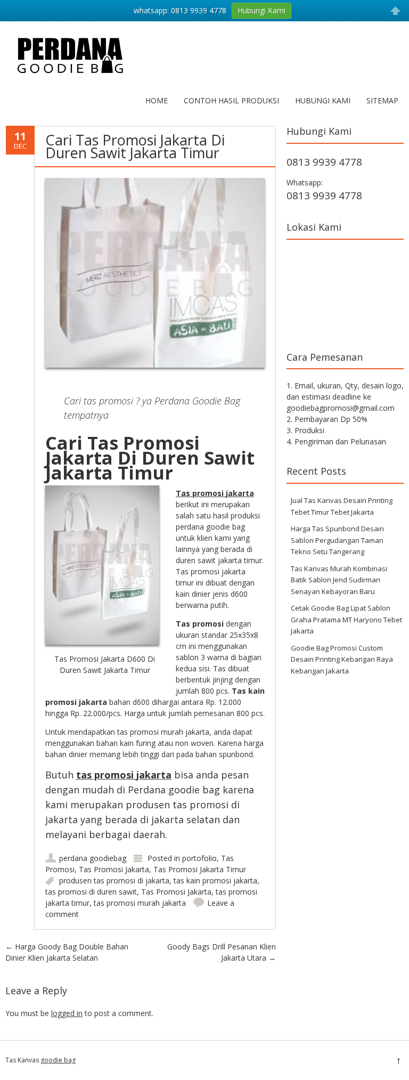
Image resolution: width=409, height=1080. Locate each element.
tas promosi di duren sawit (91, 892)
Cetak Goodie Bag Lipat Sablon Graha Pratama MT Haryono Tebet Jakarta (346, 619)
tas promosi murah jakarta (140, 903)
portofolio (199, 858)
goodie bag (58, 1060)
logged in (67, 1013)
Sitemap (382, 100)
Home (156, 100)
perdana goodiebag (92, 858)
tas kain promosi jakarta (215, 880)
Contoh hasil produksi (231, 100)
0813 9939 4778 (324, 162)
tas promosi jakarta (123, 774)
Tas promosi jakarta (215, 493)
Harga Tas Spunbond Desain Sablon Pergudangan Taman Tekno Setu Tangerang (337, 540)
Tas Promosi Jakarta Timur (199, 869)
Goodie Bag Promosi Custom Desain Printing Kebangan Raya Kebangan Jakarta (342, 659)
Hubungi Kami (322, 100)
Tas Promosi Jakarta (114, 869)
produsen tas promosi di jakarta (114, 880)
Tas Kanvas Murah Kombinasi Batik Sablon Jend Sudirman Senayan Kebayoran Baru (339, 580)
